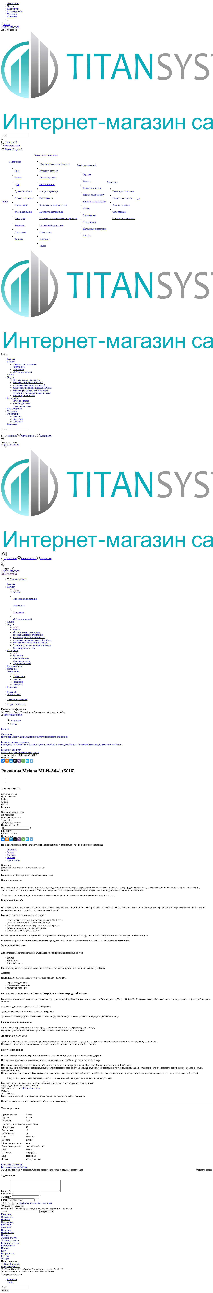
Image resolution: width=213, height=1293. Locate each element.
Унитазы (73, 744)
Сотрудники (7, 1222)
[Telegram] (31, 761)
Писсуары (59, 744)
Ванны (119, 744)
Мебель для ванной (22, 372)
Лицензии (18, 419)
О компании (13, 414)
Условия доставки (21, 403)
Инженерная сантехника (25, 364)
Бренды (5, 1256)
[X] (15, 761)
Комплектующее (31, 752)
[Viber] (19, 761)
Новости (17, 416)
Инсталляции (31, 744)
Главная (11, 359)
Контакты (12, 424)
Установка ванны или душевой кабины (32, 387)
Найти (5, 1290)
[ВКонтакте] (3, 761)
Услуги (10, 377)
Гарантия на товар (22, 406)
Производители (14, 408)
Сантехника (19, 367)
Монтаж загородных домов (26, 380)
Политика (18, 421)
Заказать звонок (9, 574)
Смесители (83, 744)
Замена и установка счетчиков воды (30, 390)
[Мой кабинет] (2, 439)
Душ (66, 744)
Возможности (8, 1245)
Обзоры (5, 1258)
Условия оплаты (21, 401)
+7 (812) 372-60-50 (10, 27)
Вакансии (6, 1224)
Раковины (93, 744)
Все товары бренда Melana (14, 1167)
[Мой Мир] (11, 761)
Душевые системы (15, 744)
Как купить (12, 398)
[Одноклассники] (7, 761)
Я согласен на (28, 1203)
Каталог (11, 361)
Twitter (13, 724)
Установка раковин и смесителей (29, 385)
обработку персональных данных (35, 1203)
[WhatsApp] (23, 761)
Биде (3, 744)
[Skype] (27, 761)
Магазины (12, 411)
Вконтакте (15, 720)
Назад (16, 589)
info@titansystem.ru (13, 715)
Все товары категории (12, 1164)
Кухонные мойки (46, 744)
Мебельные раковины (12, 752)
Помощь (5, 1235)
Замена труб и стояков (24, 395)
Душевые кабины (107, 744)
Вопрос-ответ (8, 1253)
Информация (7, 1232)
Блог (3, 1251)
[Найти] (2, 139)
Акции (10, 374)
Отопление (18, 369)
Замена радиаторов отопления (28, 382)
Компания (6, 1214)
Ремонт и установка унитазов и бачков (32, 393)
